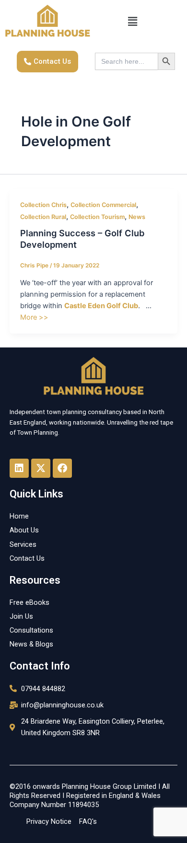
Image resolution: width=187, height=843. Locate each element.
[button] (132, 22)
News (137, 216)
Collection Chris (43, 204)
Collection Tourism (97, 216)
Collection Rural (43, 216)
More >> (34, 317)
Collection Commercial (103, 204)
